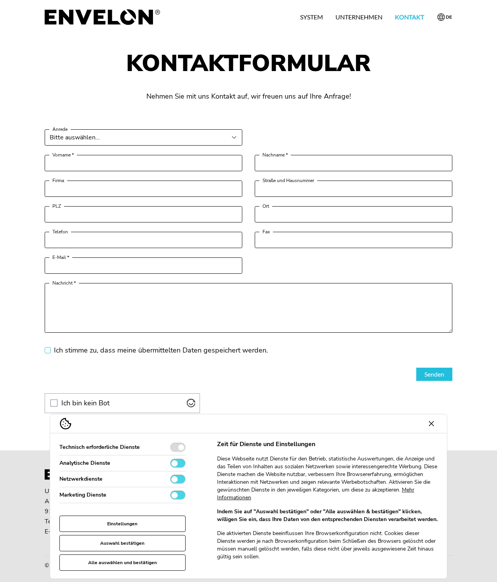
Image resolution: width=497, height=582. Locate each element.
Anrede (60, 129)
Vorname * (63, 155)
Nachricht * (64, 283)
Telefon (60, 232)
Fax (266, 232)
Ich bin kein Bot (85, 403)
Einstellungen (122, 524)
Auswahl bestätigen (122, 543)
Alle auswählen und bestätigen (122, 562)
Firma (58, 180)
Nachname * (275, 155)
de (449, 17)
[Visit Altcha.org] (191, 403)
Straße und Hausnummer (288, 180)
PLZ (56, 206)
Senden (434, 374)
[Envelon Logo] (102, 17)
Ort (265, 206)
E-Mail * (60, 257)
